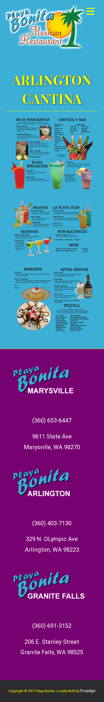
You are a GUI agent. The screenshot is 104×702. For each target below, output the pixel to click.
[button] (90, 12)
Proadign (87, 691)
